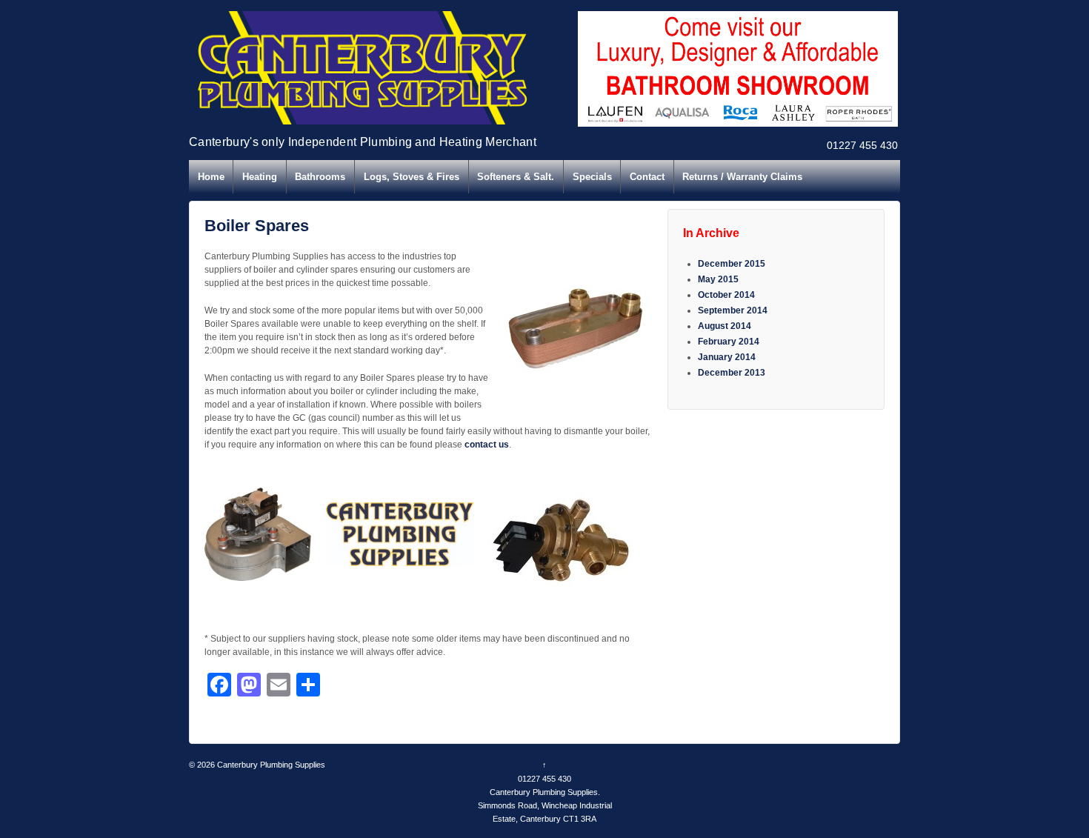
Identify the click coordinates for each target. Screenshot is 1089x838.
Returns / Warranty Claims (742, 176)
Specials (592, 176)
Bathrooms (320, 176)
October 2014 (726, 295)
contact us (486, 444)
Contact (647, 176)
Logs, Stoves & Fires (411, 176)
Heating (259, 176)
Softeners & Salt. (515, 176)
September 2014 (732, 310)
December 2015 (731, 264)
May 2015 (718, 279)
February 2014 (728, 341)
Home (211, 176)
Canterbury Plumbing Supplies (270, 764)
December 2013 (731, 373)
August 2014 (724, 326)
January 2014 (727, 357)
